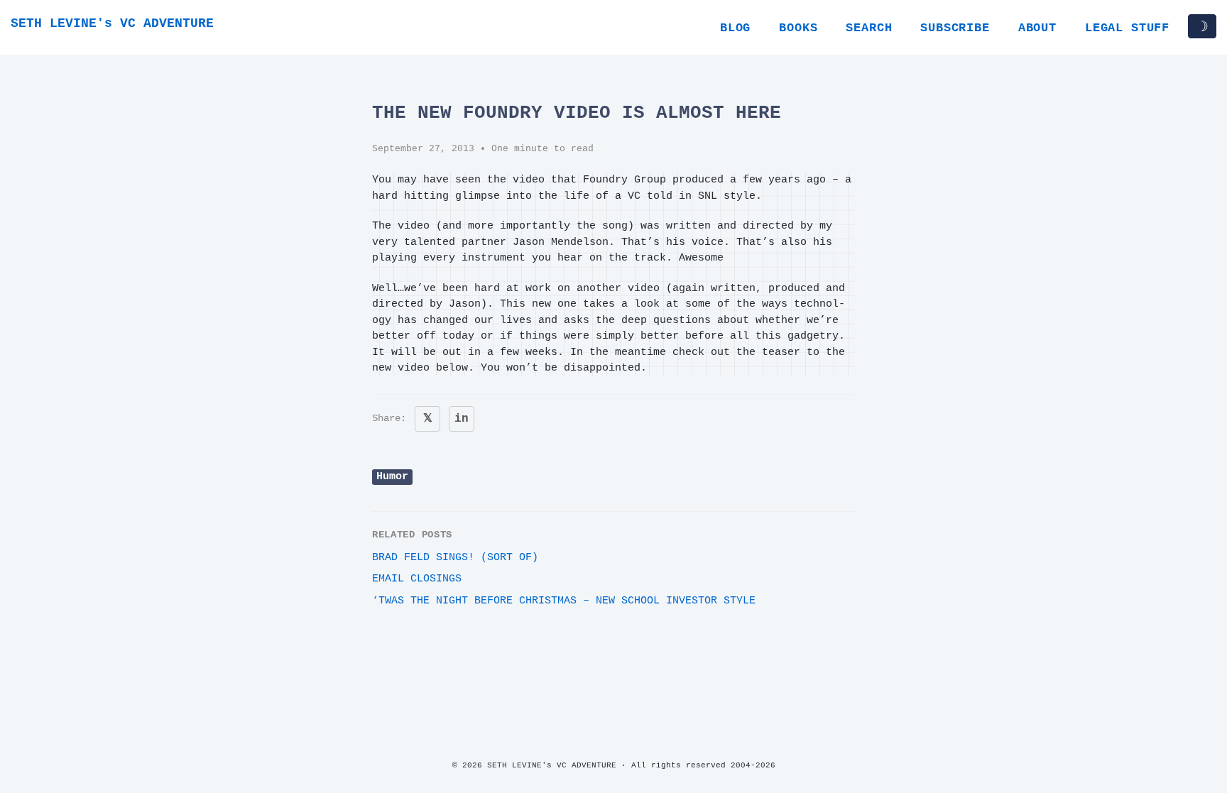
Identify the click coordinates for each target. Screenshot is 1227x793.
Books (798, 28)
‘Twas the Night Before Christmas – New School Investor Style (564, 601)
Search (869, 28)
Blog (735, 28)
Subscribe (954, 28)
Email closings (417, 579)
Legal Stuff (1127, 28)
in (461, 418)
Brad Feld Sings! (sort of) (455, 558)
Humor (392, 477)
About (1037, 28)
